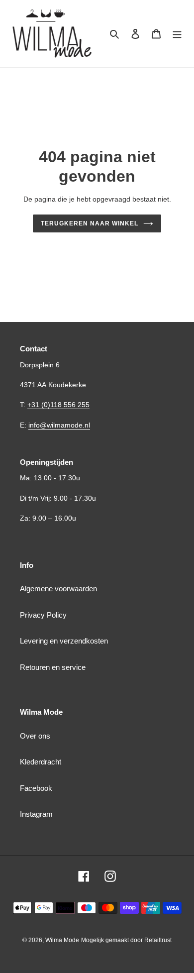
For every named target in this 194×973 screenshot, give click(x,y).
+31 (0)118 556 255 (58, 405)
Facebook (36, 788)
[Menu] (177, 33)
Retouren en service (53, 667)
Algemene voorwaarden (58, 588)
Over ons (35, 736)
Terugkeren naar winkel (89, 223)
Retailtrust (158, 940)
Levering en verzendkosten (64, 641)
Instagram (36, 814)
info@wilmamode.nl (59, 425)
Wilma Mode (62, 940)
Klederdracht (40, 761)
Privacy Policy (43, 615)
